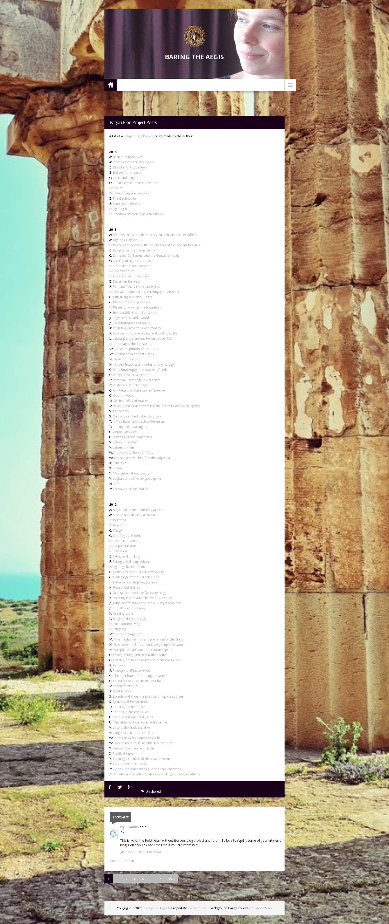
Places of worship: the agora (133, 162)
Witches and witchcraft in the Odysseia (142, 458)
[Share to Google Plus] (130, 787)
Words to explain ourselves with (137, 738)
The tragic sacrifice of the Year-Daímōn (141, 758)
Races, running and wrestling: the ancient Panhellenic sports (156, 406)
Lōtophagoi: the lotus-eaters (133, 343)
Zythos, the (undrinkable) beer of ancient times (147, 769)
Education (120, 551)
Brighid (118, 525)
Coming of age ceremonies (132, 260)
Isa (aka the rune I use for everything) (139, 592)
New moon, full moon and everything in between (149, 644)
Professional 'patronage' (130, 385)
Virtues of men (123, 447)
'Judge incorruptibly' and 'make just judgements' (146, 603)
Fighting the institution (129, 567)
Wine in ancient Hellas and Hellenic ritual (143, 743)
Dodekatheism (124, 271)
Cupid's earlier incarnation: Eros (135, 183)
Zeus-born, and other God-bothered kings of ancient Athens (156, 774)
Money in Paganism (128, 634)
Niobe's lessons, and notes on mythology (143, 364)
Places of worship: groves (131, 302)
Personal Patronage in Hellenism (136, 380)
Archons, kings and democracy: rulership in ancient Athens (155, 235)
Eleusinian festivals (126, 281)
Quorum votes (123, 395)
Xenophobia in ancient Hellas (133, 748)
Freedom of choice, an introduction (138, 214)
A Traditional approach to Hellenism (139, 421)
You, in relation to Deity (130, 764)
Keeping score (123, 613)
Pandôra (119, 665)
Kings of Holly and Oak (129, 618)
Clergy (117, 530)
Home (110, 85)
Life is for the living (126, 624)
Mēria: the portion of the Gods (136, 349)
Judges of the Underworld (130, 318)
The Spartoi (121, 411)
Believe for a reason (127, 172)
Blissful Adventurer (258, 908)
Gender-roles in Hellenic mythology (138, 572)
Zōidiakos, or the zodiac (130, 489)
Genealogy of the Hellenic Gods (136, 577)
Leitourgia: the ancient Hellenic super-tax (142, 338)
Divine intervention (126, 541)
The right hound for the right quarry (139, 675)
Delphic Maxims (124, 546)
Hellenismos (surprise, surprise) (135, 582)
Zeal (116, 484)
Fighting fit (120, 209)
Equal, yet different (126, 203)
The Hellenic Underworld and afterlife (140, 722)
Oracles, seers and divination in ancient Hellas (146, 660)
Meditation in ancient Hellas (134, 354)
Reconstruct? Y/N (125, 686)
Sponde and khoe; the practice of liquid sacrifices (148, 696)
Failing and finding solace (131, 561)
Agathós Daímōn (125, 240)
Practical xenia (123, 753)
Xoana (117, 468)
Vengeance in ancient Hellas (133, 732)
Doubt (117, 188)
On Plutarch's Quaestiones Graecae (139, 390)
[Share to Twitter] (120, 787)
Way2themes (199, 908)
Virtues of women (125, 442)
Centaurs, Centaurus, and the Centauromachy (146, 255)
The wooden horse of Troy (133, 452)
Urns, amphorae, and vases (133, 717)
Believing (119, 520)
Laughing (119, 629)
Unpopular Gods (125, 432)
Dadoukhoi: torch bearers (131, 266)
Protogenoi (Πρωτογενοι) (131, 670)
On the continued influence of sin (137, 416)
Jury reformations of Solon (131, 323)
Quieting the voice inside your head (138, 681)
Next (171, 878)
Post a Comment (122, 861)
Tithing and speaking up (130, 426)
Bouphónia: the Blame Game (134, 250)
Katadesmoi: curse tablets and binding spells (145, 333)
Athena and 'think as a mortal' (134, 515)
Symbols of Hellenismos (130, 701)
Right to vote (122, 691)
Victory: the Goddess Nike (131, 727)
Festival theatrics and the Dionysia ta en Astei (146, 292)
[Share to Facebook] (109, 787)
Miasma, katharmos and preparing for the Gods (148, 639)
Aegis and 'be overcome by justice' (138, 509)
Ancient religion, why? (128, 157)
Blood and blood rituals (130, 167)
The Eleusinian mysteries (131, 276)
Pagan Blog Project (139, 136)
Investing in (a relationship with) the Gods (142, 598)
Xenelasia (119, 463)
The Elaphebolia (124, 198)
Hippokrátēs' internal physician (135, 312)
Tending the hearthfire (129, 707)
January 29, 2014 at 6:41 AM (140, 852)
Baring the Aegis (194, 57)
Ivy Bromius (129, 827)
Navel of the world (126, 359)
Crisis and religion (125, 177)
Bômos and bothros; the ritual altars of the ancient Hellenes (156, 245)
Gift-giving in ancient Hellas (132, 297)
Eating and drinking (126, 556)
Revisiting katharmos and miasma (137, 328)
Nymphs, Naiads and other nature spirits (142, 649)
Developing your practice (131, 193)
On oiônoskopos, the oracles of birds (140, 369)
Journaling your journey (128, 608)
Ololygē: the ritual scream (131, 375)
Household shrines (126, 587)
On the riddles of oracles (131, 401)
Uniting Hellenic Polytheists (132, 437)
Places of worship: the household (137, 307)
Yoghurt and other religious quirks (137, 478)
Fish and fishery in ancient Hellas (136, 286)
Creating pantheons (127, 535)
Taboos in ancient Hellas (131, 712)
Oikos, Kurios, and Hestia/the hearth (139, 655)
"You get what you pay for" (132, 473)
